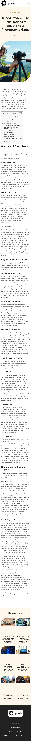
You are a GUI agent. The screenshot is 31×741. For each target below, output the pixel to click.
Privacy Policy (15, 727)
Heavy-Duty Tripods (11, 119)
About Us (15, 720)
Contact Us (15, 724)
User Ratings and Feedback (13, 141)
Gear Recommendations (15, 12)
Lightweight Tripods (11, 118)
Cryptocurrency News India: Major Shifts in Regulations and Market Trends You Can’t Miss (8, 697)
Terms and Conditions (15, 731)
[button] (28, 3)
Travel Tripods (9, 121)
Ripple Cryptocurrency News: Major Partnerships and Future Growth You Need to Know (8, 668)
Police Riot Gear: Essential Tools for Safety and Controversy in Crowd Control (23, 697)
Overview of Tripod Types (10, 116)
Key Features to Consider (10, 123)
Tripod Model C (10, 136)
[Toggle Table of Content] (20, 113)
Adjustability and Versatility (13, 128)
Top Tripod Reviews (9, 130)
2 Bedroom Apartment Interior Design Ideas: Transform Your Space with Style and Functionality (8, 639)
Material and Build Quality (12, 127)
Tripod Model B (10, 134)
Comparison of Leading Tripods (12, 138)
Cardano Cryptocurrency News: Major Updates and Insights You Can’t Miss (23, 667)
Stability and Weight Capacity (13, 125)
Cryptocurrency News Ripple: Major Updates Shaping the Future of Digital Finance (23, 639)
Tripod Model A (10, 132)
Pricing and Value (10, 140)
